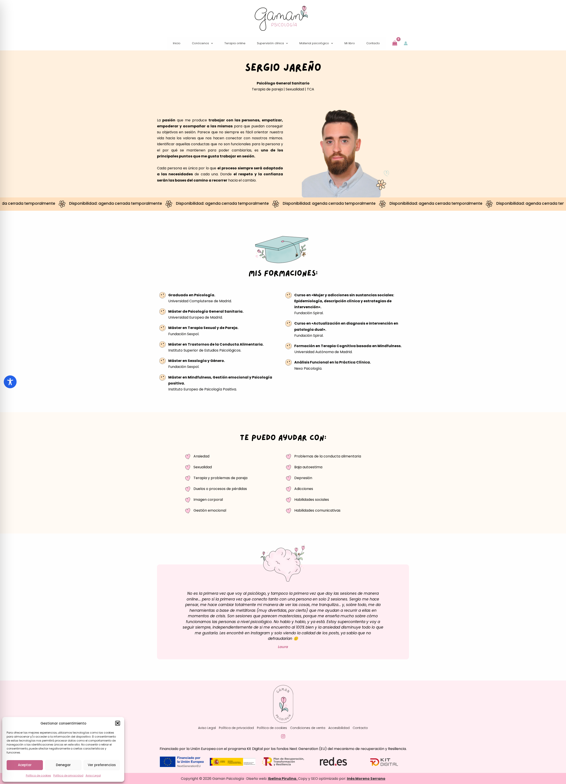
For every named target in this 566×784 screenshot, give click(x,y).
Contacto (360, 728)
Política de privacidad (68, 775)
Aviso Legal (93, 775)
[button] (117, 723)
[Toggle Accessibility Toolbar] (10, 382)
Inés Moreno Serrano (366, 778)
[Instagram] (283, 736)
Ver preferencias (102, 765)
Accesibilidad (339, 728)
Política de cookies (38, 775)
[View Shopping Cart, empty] (394, 43)
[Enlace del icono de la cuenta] (406, 43)
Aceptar (25, 765)
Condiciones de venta (307, 728)
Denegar (63, 765)
